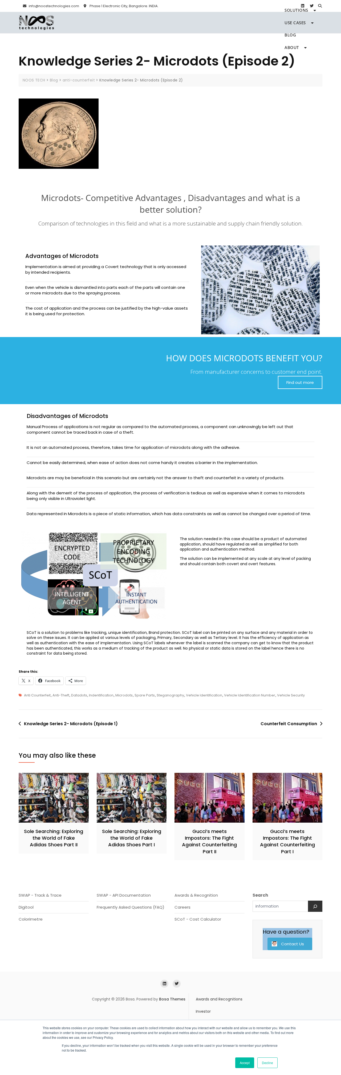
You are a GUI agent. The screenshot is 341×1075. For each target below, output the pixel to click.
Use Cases (295, 22)
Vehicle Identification (204, 695)
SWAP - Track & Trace (40, 895)
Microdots (124, 695)
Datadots (79, 695)
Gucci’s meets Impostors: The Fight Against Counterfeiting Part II (209, 841)
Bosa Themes (172, 999)
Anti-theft (60, 695)
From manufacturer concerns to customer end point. (256, 371)
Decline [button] (267, 1062)
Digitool (26, 907)
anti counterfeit (37, 695)
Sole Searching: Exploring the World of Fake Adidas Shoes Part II (53, 838)
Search (260, 895)
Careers (182, 907)
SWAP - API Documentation (124, 895)
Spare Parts (145, 695)
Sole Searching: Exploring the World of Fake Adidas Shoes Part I (131, 838)
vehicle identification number (249, 695)
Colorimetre (31, 919)
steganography (170, 695)
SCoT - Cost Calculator (197, 919)
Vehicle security (291, 695)
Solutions (296, 10)
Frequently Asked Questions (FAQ (130, 907)
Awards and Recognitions (219, 999)
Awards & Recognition (196, 895)
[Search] (315, 906)
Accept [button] (245, 1062)
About (292, 47)
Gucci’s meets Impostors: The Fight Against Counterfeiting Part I (287, 841)
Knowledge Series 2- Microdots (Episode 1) (71, 724)
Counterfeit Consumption (289, 724)
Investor (203, 1011)
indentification (101, 695)
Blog (290, 35)
